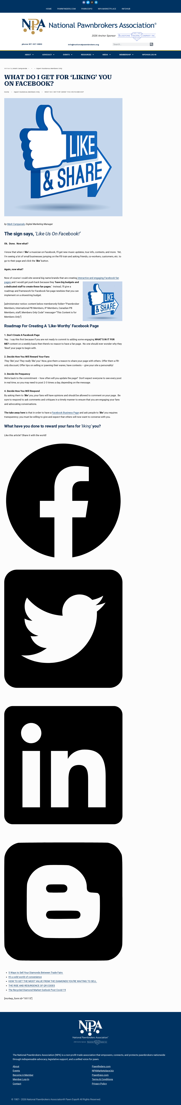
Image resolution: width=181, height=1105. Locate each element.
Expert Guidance (43, 68)
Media (105, 55)
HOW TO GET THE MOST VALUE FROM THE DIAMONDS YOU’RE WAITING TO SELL (52, 981)
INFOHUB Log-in (149, 55)
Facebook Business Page (65, 412)
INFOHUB (126, 9)
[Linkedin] (96, 2)
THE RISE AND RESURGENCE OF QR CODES (31, 985)
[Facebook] (84, 2)
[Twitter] (88, 2)
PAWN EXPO (86, 9)
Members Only (56, 68)
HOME (49, 9)
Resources (86, 55)
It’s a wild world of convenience (25, 977)
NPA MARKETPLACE (107, 9)
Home (6, 92)
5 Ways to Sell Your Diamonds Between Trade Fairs (35, 972)
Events (66, 55)
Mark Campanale (20, 68)
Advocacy (47, 55)
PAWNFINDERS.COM (66, 9)
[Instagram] (92, 2)
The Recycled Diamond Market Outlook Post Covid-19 (37, 990)
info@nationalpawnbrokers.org (83, 44)
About (28, 55)
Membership (125, 55)
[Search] (151, 44)
